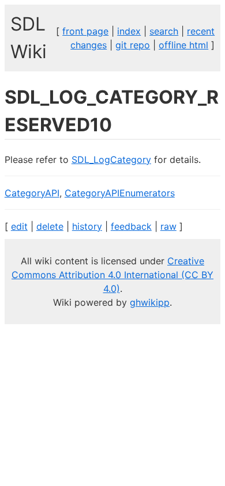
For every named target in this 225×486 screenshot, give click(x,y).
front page (85, 31)
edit (19, 226)
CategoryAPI (32, 193)
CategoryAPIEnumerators (120, 193)
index (129, 31)
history (87, 226)
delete (49, 226)
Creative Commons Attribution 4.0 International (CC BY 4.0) (112, 274)
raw (168, 226)
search (163, 31)
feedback (131, 226)
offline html (183, 45)
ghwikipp (150, 302)
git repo (132, 45)
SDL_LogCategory (111, 159)
